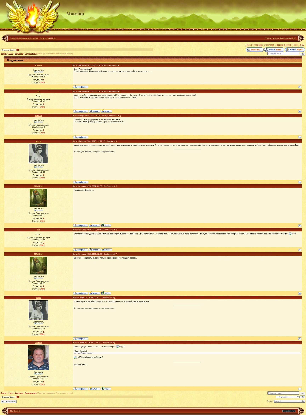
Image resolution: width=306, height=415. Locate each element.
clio (38, 91)
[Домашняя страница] (106, 111)
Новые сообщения (254, 45)
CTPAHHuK (38, 186)
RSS (294, 38)
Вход (54, 38)
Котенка (38, 65)
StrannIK (38, 343)
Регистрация (45, 38)
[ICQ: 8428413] (106, 225)
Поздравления (30, 54)
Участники (269, 45)
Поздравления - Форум (28, 38)
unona (38, 141)
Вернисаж (19, 54)
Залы (10, 54)
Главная (13, 38)
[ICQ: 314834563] (106, 388)
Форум (4, 54)
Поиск (295, 45)
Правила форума (283, 45)
